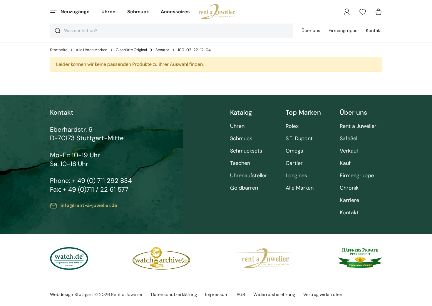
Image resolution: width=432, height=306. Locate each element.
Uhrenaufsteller (248, 175)
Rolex (292, 126)
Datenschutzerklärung (174, 294)
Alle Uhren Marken (91, 50)
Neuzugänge (75, 12)
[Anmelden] (346, 11)
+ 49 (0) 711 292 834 (102, 180)
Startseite (58, 50)
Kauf (345, 163)
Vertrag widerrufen (322, 294)
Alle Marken (300, 188)
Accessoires (175, 12)
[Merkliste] (362, 11)
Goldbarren (244, 188)
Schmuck (138, 12)
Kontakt (374, 31)
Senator (162, 50)
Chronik (349, 188)
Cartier (294, 163)
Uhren (108, 12)
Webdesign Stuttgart (71, 294)
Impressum (216, 294)
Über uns (311, 31)
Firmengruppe (343, 31)
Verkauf (349, 151)
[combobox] (171, 31)
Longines (296, 175)
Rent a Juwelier (358, 126)
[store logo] (216, 11)
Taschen (240, 163)
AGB (241, 294)
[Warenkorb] (378, 11)
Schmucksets (246, 151)
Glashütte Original (131, 50)
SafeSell (349, 138)
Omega (294, 151)
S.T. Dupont (299, 138)
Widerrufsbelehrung (274, 294)
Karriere (349, 200)
